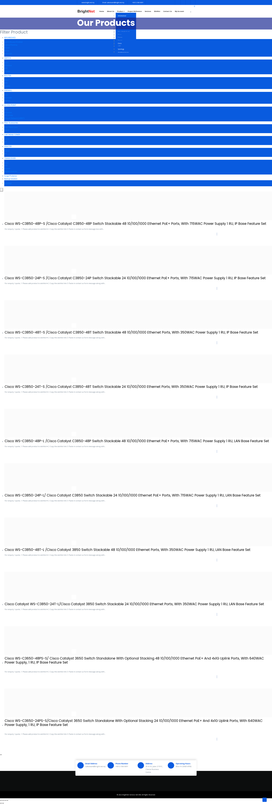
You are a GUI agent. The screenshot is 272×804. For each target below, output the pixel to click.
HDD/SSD (8, 53)
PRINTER (7, 146)
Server (6, 51)
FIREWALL (8, 90)
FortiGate (8, 98)
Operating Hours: (183, 763)
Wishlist (157, 11)
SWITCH (7, 58)
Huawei (7, 71)
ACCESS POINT (10, 105)
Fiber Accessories (11, 123)
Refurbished (122, 16)
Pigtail (6, 130)
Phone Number (121, 763)
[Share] (5, 800)
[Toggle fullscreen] (3, 800)
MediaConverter (10, 171)
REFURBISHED (10, 37)
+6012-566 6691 (137, 2)
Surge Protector (10, 176)
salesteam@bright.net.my (115, 2)
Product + (121, 11)
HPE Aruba (8, 115)
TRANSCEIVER (10, 158)
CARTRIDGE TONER (12, 134)
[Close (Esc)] (7, 800)
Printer (7, 48)
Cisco (120, 43)
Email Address (91, 763)
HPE (6, 68)
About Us (110, 11)
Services (148, 11)
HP (5, 142)
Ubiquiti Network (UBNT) (14, 118)
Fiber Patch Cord (10, 127)
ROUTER (7, 75)
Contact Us (167, 11)
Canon (6, 139)
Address (149, 763)
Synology (121, 49)
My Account (179, 11)
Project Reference (135, 11)
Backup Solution (10, 179)
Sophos (7, 100)
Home (101, 11)
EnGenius (8, 65)
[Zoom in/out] (1, 800)
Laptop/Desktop (10, 45)
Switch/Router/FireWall (13, 42)
